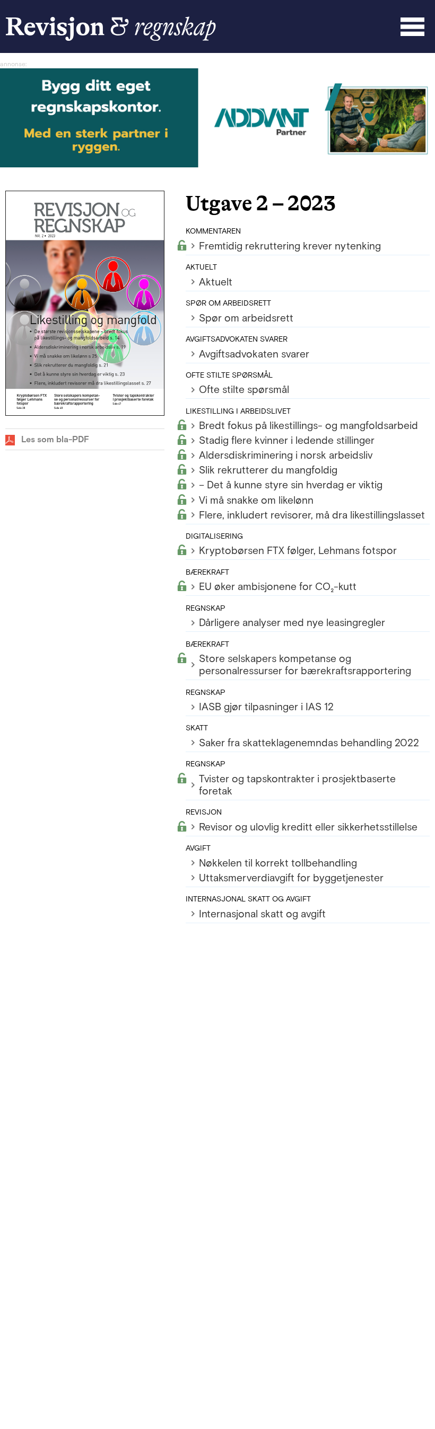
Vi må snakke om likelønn (256, 500)
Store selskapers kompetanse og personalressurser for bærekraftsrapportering (305, 665)
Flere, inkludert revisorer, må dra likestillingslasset (312, 515)
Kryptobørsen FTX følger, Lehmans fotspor (298, 550)
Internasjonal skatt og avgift (262, 914)
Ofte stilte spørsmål (244, 389)
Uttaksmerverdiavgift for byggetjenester (291, 878)
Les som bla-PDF (55, 439)
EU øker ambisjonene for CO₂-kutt (277, 586)
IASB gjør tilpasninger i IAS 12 (266, 707)
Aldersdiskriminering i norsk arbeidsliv (285, 455)
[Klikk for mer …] (217, 164)
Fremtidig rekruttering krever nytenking (290, 246)
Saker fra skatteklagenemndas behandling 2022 (309, 743)
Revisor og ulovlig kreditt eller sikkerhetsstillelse (308, 827)
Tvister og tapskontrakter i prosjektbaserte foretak (297, 785)
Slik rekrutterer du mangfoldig (268, 470)
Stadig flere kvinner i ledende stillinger (287, 440)
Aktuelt (215, 282)
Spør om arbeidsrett (246, 318)
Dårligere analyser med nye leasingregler (292, 623)
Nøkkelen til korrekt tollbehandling (278, 863)
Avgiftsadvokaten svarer (254, 354)
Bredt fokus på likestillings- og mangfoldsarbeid (308, 425)
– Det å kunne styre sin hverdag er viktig (290, 485)
